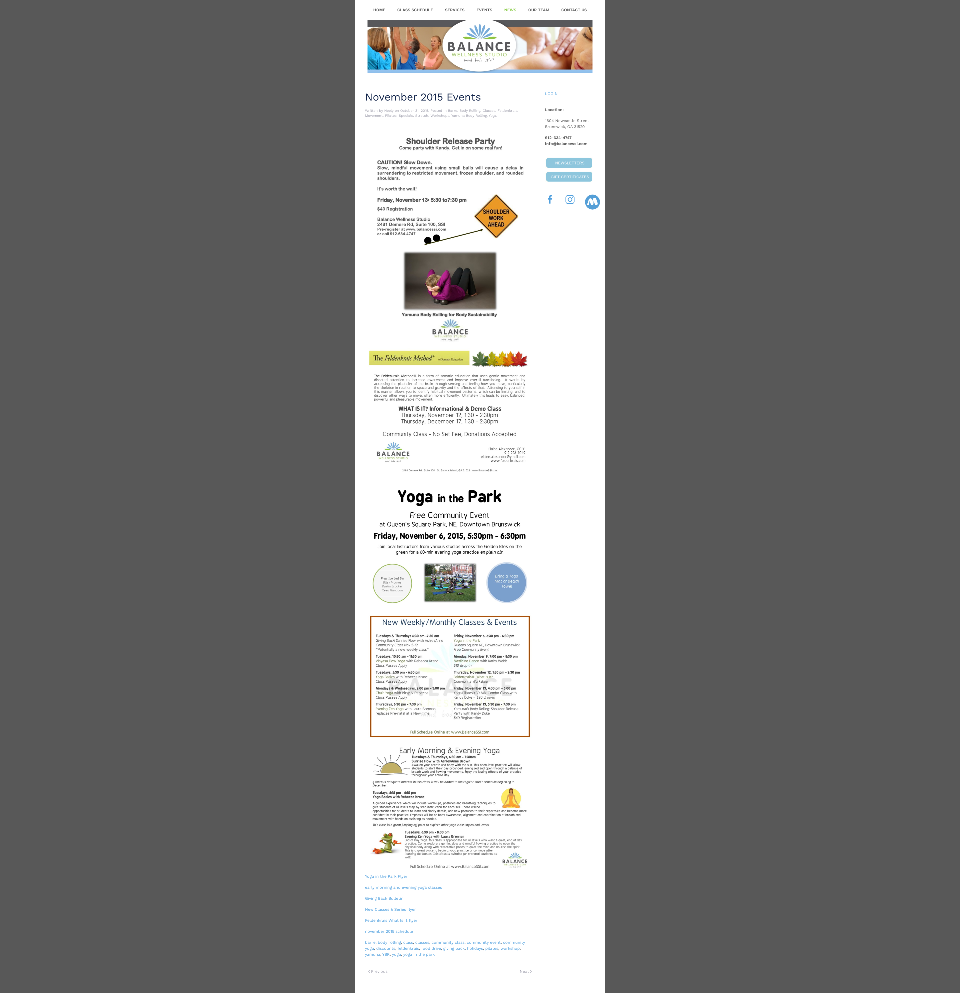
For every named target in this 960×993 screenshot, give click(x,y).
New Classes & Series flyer (390, 909)
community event (484, 942)
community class (448, 942)
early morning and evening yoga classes (404, 887)
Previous (379, 971)
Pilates (390, 116)
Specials (406, 116)
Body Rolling (470, 111)
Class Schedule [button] (415, 10)
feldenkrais (408, 948)
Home (379, 10)
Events (484, 10)
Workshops (439, 116)
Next (524, 971)
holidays (475, 948)
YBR (386, 954)
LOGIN (551, 93)
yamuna (372, 954)
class (408, 942)
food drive (431, 948)
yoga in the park (419, 954)
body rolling (389, 942)
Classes (488, 111)
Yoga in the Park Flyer (387, 876)
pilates (491, 948)
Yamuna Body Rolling (469, 116)
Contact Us (574, 10)
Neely (389, 111)
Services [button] (454, 10)
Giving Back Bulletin (384, 898)
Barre (452, 111)
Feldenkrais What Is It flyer (391, 920)
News (510, 10)
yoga (396, 954)
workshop (510, 948)
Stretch (421, 116)
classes (422, 942)
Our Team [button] (538, 10)
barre (370, 942)
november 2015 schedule (389, 931)
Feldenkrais (507, 111)
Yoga (492, 116)
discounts (385, 948)
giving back (454, 948)
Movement (374, 116)
